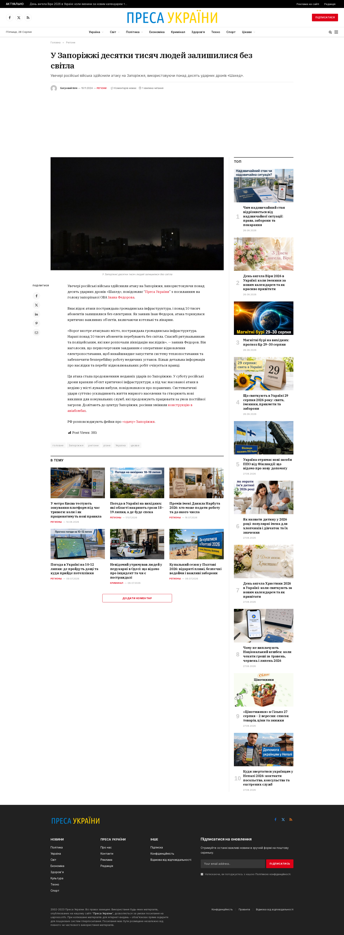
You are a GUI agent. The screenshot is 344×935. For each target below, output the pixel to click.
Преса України (157, 292)
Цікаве (247, 32)
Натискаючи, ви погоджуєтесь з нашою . (247, 874)
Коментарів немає (125, 88)
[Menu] (336, 32)
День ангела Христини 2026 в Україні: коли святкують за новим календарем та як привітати (267, 589)
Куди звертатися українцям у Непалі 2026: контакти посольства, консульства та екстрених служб (268, 777)
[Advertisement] (172, 121)
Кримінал (178, 32)
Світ (113, 32)
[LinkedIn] (36, 314)
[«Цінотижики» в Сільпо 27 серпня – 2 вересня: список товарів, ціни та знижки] (263, 690)
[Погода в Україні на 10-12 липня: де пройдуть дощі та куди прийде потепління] (78, 544)
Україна (94, 32)
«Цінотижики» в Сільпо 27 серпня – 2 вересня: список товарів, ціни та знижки (266, 716)
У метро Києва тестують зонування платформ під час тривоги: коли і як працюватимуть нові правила (76, 509)
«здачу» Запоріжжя (138, 421)
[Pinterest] (36, 323)
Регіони (102, 88)
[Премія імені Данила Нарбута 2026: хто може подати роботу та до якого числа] (196, 483)
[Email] (36, 332)
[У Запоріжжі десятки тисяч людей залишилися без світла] (137, 213)
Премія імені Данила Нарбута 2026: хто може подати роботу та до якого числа (194, 507)
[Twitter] (36, 305)
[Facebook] (36, 296)
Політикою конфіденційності (272, 874)
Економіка (157, 32)
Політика (133, 32)
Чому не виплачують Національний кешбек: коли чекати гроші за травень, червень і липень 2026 (267, 654)
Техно (215, 32)
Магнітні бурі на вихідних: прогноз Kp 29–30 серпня (266, 342)
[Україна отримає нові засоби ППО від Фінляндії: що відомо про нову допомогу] (263, 437)
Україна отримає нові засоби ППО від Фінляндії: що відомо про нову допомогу (267, 464)
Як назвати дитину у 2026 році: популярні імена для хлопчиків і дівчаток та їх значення (265, 525)
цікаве (135, 445)
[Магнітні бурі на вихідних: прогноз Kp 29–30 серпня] (263, 318)
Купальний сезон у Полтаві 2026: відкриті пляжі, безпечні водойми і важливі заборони (195, 569)
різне (107, 445)
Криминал (116, 583)
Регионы (56, 522)
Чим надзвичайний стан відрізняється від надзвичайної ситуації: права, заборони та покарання (264, 216)
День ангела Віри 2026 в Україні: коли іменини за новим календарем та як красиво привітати (79, 4)
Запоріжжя (76, 445)
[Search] (330, 32)
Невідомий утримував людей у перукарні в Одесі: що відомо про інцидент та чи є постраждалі (136, 571)
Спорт (231, 32)
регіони (93, 445)
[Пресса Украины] (172, 17)
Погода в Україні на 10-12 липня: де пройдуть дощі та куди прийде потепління (74, 569)
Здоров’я (198, 32)
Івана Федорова (121, 297)
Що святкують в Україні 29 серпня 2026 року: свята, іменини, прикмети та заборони (265, 402)
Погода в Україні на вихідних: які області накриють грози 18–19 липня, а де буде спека (137, 507)
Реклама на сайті (308, 4)
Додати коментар (137, 598)
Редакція (329, 4)
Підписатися (325, 17)
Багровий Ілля (68, 88)
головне (58, 445)
